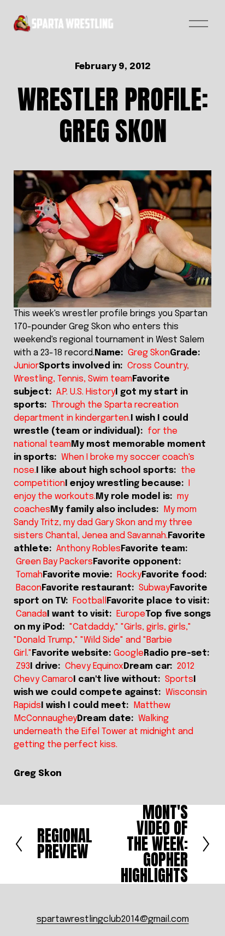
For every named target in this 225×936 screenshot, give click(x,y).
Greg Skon (38, 773)
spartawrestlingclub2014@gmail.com (113, 919)
